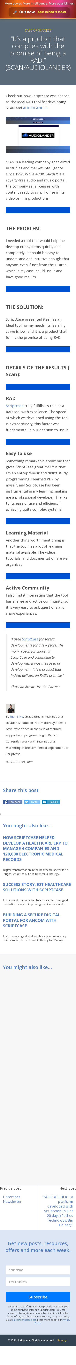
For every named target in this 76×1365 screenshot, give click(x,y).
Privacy (61, 1340)
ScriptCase (30, 639)
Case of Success (38, 30)
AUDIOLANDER (35, 108)
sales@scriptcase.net (24, 1319)
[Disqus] (38, 1025)
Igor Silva (16, 716)
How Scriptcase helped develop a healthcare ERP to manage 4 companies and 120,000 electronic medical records (35, 848)
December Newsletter (12, 1199)
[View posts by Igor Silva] (10, 708)
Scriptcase (14, 405)
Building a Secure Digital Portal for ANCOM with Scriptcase (31, 920)
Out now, (39, 12)
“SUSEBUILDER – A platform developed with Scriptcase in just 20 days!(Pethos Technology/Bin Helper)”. (58, 1210)
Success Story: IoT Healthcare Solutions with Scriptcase (37, 887)
